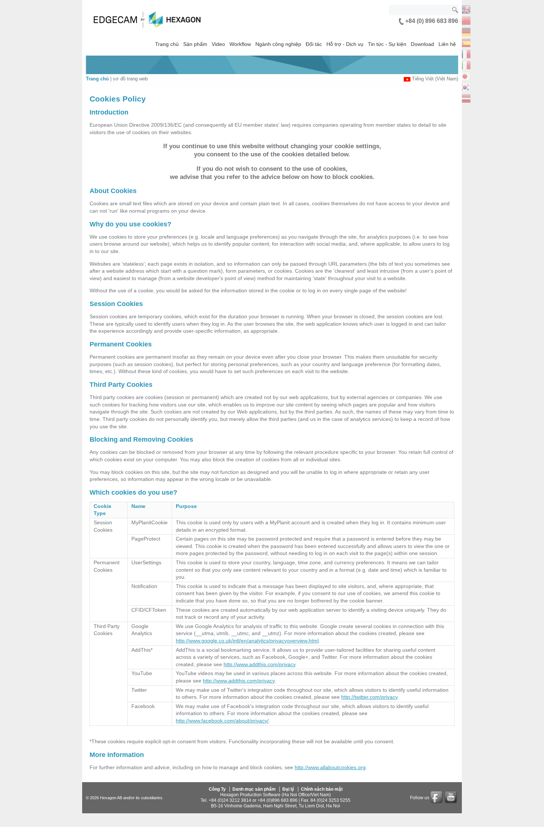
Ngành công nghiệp (278, 44)
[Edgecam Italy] (465, 64)
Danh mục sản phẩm (254, 789)
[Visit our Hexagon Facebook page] (437, 797)
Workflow (240, 44)
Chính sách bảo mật (322, 789)
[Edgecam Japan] (465, 75)
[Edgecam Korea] (465, 87)
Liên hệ (447, 44)
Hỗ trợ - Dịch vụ (344, 44)
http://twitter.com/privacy (369, 697)
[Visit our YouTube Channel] (451, 797)
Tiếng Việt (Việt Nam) (435, 79)
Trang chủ (167, 44)
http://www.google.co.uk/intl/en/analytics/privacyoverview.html (247, 641)
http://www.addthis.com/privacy (259, 664)
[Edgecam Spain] (465, 42)
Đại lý (288, 789)
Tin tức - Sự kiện (387, 44)
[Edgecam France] (465, 53)
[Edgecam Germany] (465, 31)
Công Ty (217, 789)
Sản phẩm (195, 44)
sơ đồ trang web (130, 79)
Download (422, 44)
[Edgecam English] (465, 9)
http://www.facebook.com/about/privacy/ (222, 721)
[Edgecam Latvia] (465, 98)
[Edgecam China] (465, 20)
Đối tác (314, 44)
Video (218, 44)
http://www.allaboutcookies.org (330, 767)
